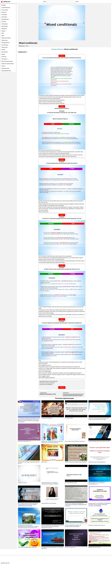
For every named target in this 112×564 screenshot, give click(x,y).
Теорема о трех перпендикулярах (96, 462)
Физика (3, 49)
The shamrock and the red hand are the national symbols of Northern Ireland (73, 394)
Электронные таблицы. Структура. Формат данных (29, 462)
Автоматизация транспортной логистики (98, 441)
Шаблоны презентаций (7, 63)
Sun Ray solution (69, 418)
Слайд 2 (62, 55)
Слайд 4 (62, 159)
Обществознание (6, 38)
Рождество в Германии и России (96, 525)
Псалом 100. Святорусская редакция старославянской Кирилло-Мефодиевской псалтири (75, 504)
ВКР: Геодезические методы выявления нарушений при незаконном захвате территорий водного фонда (28, 504)
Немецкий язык (5, 42)
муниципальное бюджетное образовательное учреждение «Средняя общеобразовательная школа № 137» (28, 526)
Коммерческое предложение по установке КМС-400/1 (52, 547)
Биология (4, 12)
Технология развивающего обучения (27, 547)
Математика (5, 26)
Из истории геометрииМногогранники (75, 441)
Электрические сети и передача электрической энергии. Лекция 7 (49, 483)
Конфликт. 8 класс (22, 482)
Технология (4, 47)
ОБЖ (3, 35)
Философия (4, 52)
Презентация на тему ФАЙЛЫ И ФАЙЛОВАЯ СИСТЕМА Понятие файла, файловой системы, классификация (99, 504)
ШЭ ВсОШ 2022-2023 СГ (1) (24, 441)
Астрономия (5, 10)
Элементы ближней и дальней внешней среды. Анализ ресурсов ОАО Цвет (98, 418)
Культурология (5, 68)
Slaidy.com (6, 1)
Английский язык (6, 7)
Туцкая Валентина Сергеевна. (48, 503)
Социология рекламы (46, 418)
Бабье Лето (44, 462)
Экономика (4, 59)
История (4, 21)
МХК (3, 33)
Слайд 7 (62, 319)
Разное (3, 66)
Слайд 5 (62, 215)
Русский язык (5, 45)
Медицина (4, 28)
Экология (4, 56)
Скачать (62, 387)
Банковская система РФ (94, 547)
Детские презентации (7, 61)
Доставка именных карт (71, 482)
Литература (5, 24)
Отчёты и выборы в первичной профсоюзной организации (73, 526)
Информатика (5, 19)
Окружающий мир (6, 70)
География (4, 14)
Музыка (3, 31)
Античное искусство (70, 547)
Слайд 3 (62, 106)
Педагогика (4, 40)
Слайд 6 (62, 265)
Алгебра (4, 5)
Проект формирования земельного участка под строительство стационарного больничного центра (52, 526)
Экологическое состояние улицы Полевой (75, 462)
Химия (3, 54)
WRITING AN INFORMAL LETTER (48, 394)
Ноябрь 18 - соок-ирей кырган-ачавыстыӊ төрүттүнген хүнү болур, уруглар (52, 442)
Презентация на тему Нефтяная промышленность (96, 483)
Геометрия (4, 17)
